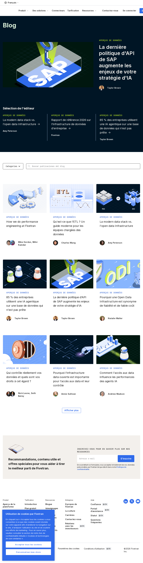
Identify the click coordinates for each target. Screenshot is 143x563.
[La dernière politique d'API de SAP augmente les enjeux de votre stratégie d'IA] (72, 291)
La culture (70, 511)
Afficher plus (71, 410)
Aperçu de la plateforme (9, 505)
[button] (11, 3)
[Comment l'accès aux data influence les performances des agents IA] (118, 367)
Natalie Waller (115, 318)
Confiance (96, 504)
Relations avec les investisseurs (71, 526)
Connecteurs (58, 10)
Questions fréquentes (96, 521)
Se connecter (129, 10)
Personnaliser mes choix (28, 552)
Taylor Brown (114, 88)
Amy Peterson (10, 131)
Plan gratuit (30, 508)
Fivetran (55, 135)
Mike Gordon (24, 242)
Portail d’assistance (97, 509)
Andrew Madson (116, 394)
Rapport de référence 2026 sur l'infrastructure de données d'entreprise (71, 124)
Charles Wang (68, 243)
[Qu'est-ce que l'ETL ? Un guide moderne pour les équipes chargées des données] (72, 216)
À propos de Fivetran (71, 505)
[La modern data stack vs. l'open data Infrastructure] (118, 216)
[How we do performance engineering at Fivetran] (25, 216)
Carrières (69, 515)
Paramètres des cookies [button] (68, 548)
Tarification (73, 10)
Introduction (31, 504)
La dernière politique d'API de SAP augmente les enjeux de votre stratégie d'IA (117, 62)
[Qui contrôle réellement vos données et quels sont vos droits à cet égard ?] (25, 367)
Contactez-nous (110, 10)
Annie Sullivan (68, 394)
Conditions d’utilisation (94, 548)
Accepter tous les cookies (28, 544)
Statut (94, 515)
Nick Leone (24, 393)
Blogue (48, 504)
